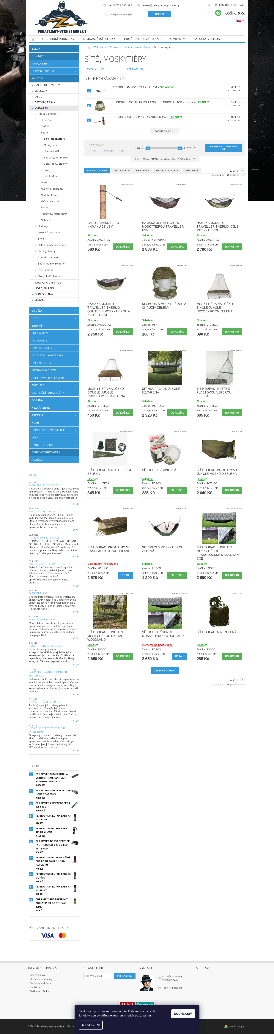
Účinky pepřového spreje (45, 702)
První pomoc (45, 269)
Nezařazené (41, 407)
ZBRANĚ (37, 325)
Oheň (44, 182)
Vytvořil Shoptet (236, 1026)
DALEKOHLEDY (41, 362)
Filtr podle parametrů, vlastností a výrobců (162, 159)
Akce (94, 151)
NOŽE (35, 318)
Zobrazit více (163, 131)
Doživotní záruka (39, 991)
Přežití (45, 126)
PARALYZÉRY (40, 63)
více (76, 503)
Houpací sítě (51, 151)
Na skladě (97, 145)
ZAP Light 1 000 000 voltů (44, 511)
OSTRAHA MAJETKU (45, 370)
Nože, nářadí (44, 288)
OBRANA (37, 400)
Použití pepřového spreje (45, 646)
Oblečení (41, 90)
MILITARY (38, 78)
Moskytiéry (50, 145)
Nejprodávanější (167, 170)
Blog (33, 475)
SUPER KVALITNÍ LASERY (48, 377)
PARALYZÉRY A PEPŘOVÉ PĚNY (45, 485)
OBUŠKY (37, 310)
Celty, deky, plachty (55, 163)
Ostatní (40, 299)
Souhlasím (183, 1013)
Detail (125, 575)
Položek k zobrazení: (224, 147)
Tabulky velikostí (208, 38)
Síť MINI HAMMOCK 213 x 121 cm (143, 87)
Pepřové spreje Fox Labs (44, 538)
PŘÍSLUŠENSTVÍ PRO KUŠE (49, 430)
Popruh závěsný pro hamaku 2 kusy (147, 117)
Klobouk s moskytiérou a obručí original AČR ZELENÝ (161, 102)
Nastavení (91, 1025)
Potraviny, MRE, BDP (54, 213)
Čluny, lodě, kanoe (49, 276)
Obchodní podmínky (58, 38)
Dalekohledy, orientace (52, 244)
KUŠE (35, 422)
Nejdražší (142, 170)
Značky (37, 459)
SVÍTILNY (38, 385)
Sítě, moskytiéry (54, 138)
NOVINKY (38, 56)
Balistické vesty (47, 85)
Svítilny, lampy (47, 251)
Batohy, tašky (45, 102)
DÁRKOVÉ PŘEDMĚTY (46, 452)
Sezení (45, 207)
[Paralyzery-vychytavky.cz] (62, 17)
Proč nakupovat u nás (142, 38)
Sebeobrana (44, 294)
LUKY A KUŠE (40, 333)
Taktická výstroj (48, 282)
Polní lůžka (50, 176)
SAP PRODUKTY (42, 348)
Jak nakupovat (38, 975)
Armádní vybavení (49, 257)
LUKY (35, 437)
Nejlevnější (122, 170)
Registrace (237, 5)
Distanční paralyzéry (48, 392)
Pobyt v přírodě (47, 113)
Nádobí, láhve (49, 194)
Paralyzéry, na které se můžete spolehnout (48, 674)
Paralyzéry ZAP (38, 593)
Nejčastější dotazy (99, 38)
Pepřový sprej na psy (42, 619)
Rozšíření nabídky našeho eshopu (50, 564)
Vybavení (41, 108)
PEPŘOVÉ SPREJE (43, 71)
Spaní (44, 132)
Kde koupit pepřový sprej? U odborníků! (47, 730)
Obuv (38, 96)
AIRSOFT (37, 415)
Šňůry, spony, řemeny (51, 263)
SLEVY (36, 48)
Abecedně (191, 170)
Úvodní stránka (33, 39)
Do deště (46, 120)
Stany (47, 170)
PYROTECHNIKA (42, 444)
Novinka (109, 151)
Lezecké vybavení (49, 232)
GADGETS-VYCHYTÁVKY (48, 355)
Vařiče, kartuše (50, 201)
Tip (123, 151)
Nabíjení (46, 219)
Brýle (41, 238)
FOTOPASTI (39, 340)
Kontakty (177, 38)
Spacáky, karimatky (56, 157)
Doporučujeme (97, 170)
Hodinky (43, 226)
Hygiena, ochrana (52, 188)
